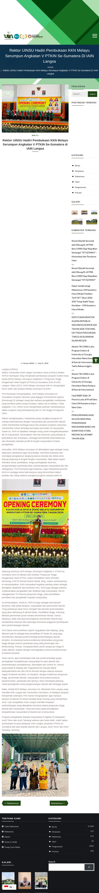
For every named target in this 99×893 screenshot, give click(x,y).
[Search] (89, 867)
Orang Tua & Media (12, 847)
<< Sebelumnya (11, 803)
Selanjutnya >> (58, 803)
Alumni (7, 837)
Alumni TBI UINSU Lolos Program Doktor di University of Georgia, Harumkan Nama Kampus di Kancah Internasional (83, 382)
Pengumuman (80, 187)
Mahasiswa (79, 176)
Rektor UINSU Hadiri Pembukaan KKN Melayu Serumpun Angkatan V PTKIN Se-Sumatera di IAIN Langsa (35, 144)
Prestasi (78, 192)
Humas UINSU (28, 363)
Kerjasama (79, 171)
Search (52, 861)
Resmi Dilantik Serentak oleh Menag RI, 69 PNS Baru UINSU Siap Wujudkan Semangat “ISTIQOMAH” (84, 274)
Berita (35, 135)
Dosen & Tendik (10, 842)
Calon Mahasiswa (11, 826)
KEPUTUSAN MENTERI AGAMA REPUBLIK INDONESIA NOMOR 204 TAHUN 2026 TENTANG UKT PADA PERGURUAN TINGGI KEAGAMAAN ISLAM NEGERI (84, 329)
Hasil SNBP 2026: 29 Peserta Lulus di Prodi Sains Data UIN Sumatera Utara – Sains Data (84, 401)
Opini (77, 182)
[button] (96, 360)
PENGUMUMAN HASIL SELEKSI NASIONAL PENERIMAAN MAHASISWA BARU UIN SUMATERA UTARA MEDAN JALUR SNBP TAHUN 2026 (83, 427)
